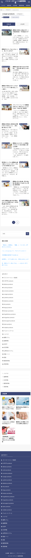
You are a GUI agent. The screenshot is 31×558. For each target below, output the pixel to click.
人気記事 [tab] (22, 24)
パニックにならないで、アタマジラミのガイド (14, 251)
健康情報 (6, 340)
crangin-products (8, 294)
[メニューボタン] (29, 2)
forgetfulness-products (10, 314)
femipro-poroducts (8, 311)
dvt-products (7, 304)
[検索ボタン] (2, 2)
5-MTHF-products (8, 281)
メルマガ (6, 334)
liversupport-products (9, 320)
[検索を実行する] (27, 233)
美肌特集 (6, 364)
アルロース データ (8, 330)
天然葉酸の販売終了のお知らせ (10, 255)
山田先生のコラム (8, 350)
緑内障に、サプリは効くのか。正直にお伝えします (15, 259)
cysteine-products (8, 297)
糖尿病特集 (7, 360)
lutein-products (8, 324)
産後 (5, 357)
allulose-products (8, 284)
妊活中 (5, 344)
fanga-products (8, 307)
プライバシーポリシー (21, 553)
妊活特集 (6, 347)
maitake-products (8, 327)
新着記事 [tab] (9, 24)
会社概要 (7, 553)
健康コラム (7, 337)
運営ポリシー (13, 553)
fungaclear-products (9, 317)
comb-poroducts (8, 287)
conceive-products (8, 291)
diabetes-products (8, 301)
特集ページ (7, 354)
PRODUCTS (6, 17)
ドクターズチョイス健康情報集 (15, 2)
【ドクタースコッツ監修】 (11, 277)
